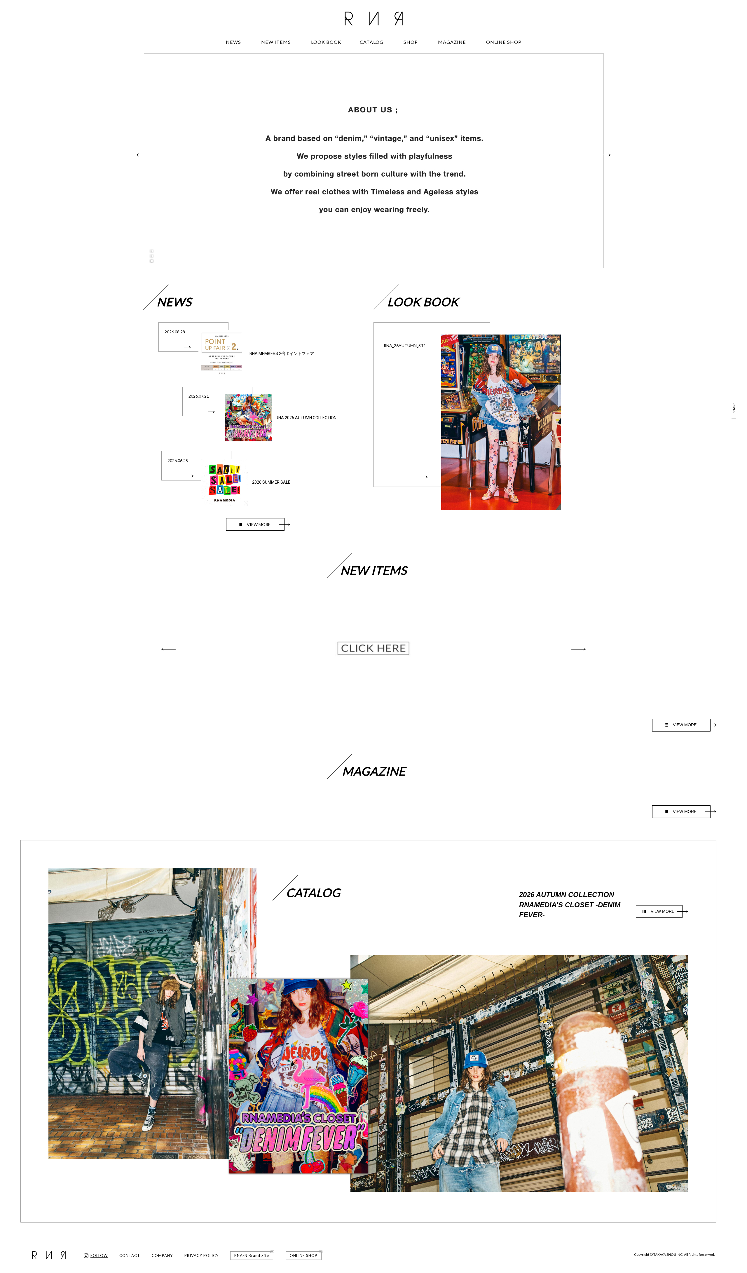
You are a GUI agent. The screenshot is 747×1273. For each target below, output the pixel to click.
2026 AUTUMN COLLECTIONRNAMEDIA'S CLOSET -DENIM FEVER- (569, 905)
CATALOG (371, 42)
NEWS (233, 42)
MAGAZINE (452, 42)
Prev (143, 155)
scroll (373, 255)
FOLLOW (99, 1255)
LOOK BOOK (326, 42)
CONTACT (129, 1255)
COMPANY (162, 1255)
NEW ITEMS (276, 42)
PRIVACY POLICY (201, 1255)
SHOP (411, 42)
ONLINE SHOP (503, 42)
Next (603, 155)
